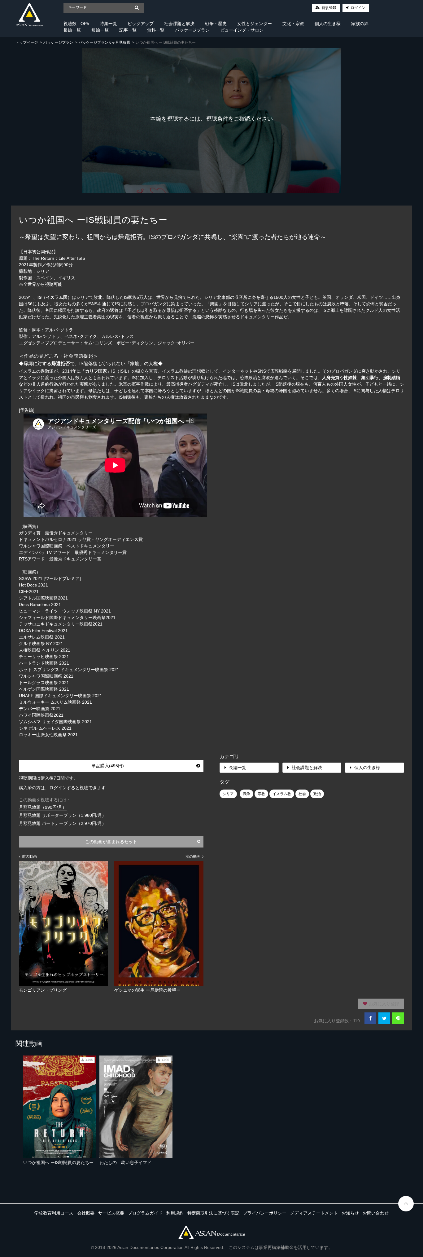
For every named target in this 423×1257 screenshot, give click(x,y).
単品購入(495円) (108, 765)
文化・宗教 (293, 23)
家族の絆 (359, 23)
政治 (317, 794)
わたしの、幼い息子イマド (125, 1162)
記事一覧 (128, 30)
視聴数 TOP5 (76, 23)
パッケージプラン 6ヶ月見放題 (104, 42)
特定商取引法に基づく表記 (213, 1213)
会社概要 (85, 1213)
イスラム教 (282, 794)
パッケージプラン (192, 30)
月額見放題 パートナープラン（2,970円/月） (62, 823)
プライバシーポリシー (264, 1213)
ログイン (358, 8)
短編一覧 (100, 30)
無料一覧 (155, 30)
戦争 (246, 794)
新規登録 (328, 8)
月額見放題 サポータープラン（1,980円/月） (62, 815)
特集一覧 (108, 23)
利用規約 (175, 1213)
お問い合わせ (376, 1213)
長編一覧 (72, 30)
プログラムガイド (145, 1213)
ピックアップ (141, 23)
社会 (302, 794)
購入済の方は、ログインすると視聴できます (62, 787)
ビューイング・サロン (242, 30)
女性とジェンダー (254, 23)
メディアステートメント (314, 1213)
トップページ (26, 42)
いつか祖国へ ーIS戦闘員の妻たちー (58, 1162)
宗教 (261, 794)
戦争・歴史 (216, 23)
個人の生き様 (328, 23)
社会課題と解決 (179, 23)
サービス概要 (111, 1213)
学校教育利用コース (53, 1213)
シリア (228, 794)
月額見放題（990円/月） (43, 807)
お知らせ (350, 1213)
